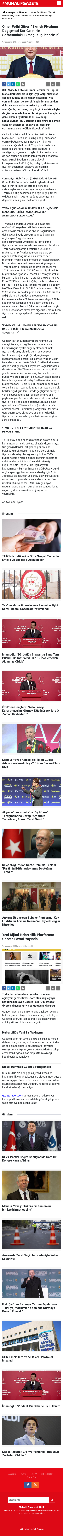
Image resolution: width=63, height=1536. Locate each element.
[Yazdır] (23, 84)
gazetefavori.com (12, 1095)
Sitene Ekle (31, 1477)
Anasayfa (12, 1474)
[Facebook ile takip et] (28, 1485)
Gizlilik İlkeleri (47, 1474)
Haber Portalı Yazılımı (34, 1529)
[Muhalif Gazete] (20, 3)
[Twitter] (9, 84)
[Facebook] (4, 84)
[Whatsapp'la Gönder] (18, 84)
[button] (48, 84)
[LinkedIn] (13, 84)
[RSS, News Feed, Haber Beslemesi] (35, 1485)
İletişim (34, 1474)
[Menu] (59, 4)
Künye (23, 1474)
